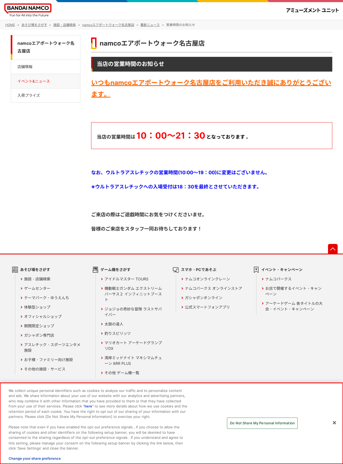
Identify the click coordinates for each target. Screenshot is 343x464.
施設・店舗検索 (37, 279)
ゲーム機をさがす (115, 269)
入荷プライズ (28, 95)
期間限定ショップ (39, 326)
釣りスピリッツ (118, 333)
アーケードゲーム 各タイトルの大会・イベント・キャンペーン (294, 306)
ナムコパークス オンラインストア (213, 288)
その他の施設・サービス (44, 369)
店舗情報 (24, 66)
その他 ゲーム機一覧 (122, 372)
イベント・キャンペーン (282, 269)
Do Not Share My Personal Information (262, 423)
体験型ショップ (37, 307)
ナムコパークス (278, 279)
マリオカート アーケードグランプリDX (133, 345)
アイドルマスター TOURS (126, 279)
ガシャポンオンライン (203, 297)
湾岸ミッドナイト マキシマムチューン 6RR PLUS (133, 360)
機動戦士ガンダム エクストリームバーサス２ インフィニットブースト (133, 294)
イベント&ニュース (33, 81)
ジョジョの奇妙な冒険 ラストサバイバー (133, 312)
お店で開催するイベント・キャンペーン (293, 291)
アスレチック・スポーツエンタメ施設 (52, 347)
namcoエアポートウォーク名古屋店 (152, 43)
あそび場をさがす (35, 269)
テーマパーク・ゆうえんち (46, 297)
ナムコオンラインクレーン (207, 279)
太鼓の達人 (114, 324)
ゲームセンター (37, 288)
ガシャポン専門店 (39, 335)
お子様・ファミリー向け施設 (48, 359)
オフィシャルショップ (43, 316)
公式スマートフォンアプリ (207, 307)
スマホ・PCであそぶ (198, 269)
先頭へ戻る (333, 249)
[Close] (334, 423)
